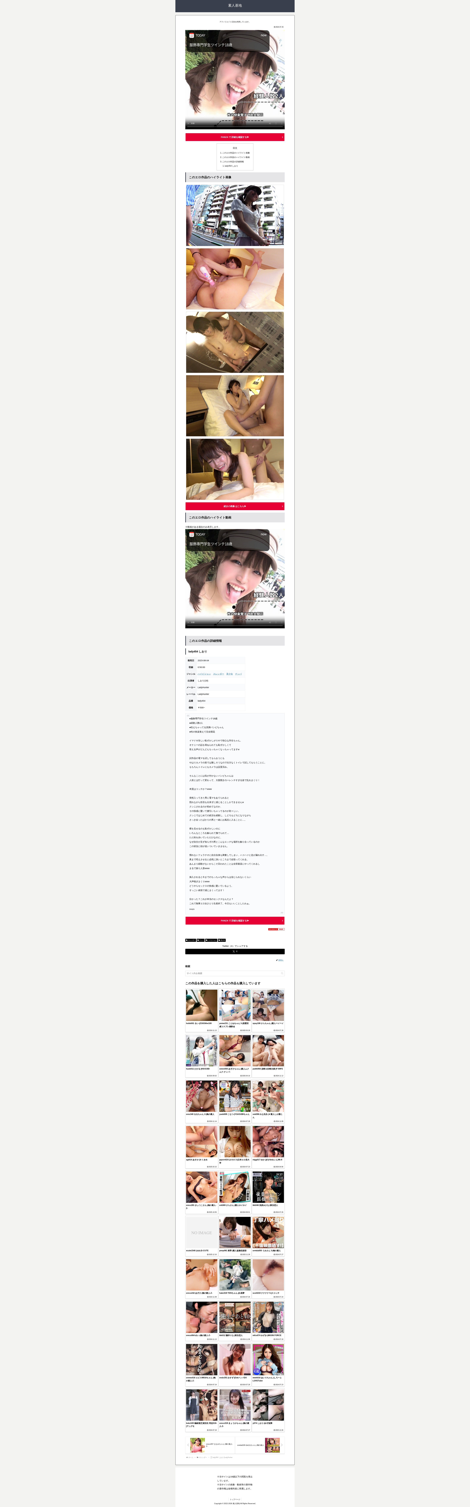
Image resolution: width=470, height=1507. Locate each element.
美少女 (229, 674)
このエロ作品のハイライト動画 (236, 157)
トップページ (235, 1499)
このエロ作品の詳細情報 (233, 161)
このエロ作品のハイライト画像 (236, 153)
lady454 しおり (231, 166)
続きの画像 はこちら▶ (235, 506)
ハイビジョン (204, 674)
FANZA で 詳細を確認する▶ (235, 137)
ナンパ (238, 674)
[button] (282, 973)
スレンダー (218, 674)
